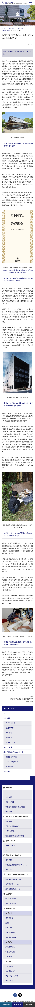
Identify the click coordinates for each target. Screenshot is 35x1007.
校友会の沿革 (10, 932)
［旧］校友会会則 (10, 937)
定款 (7, 923)
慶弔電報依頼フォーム (12, 889)
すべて (6, 713)
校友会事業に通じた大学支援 (13, 752)
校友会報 (8, 860)
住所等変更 (29, 1005)
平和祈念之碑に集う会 (13, 826)
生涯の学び (9, 728)
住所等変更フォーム (12, 884)
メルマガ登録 (6, 1005)
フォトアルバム (10, 845)
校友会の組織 (10, 952)
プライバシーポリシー (12, 976)
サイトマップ (9, 980)
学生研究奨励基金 (12, 761)
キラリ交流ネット (11, 831)
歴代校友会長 (10, 947)
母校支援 (11, 28)
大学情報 (9, 732)
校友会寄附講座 (11, 757)
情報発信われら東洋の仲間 (14, 836)
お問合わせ (9, 966)
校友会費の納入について (13, 879)
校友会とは (9, 918)
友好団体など (10, 971)
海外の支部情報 (10, 903)
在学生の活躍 (10, 723)
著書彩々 (8, 869)
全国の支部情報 (10, 898)
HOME (3, 28)
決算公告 (8, 927)
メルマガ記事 (8, 747)
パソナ (7, 850)
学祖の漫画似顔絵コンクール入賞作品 (18, 865)
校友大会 (8, 821)
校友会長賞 (10, 766)
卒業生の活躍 (6, 30)
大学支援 (9, 737)
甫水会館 (8, 956)
